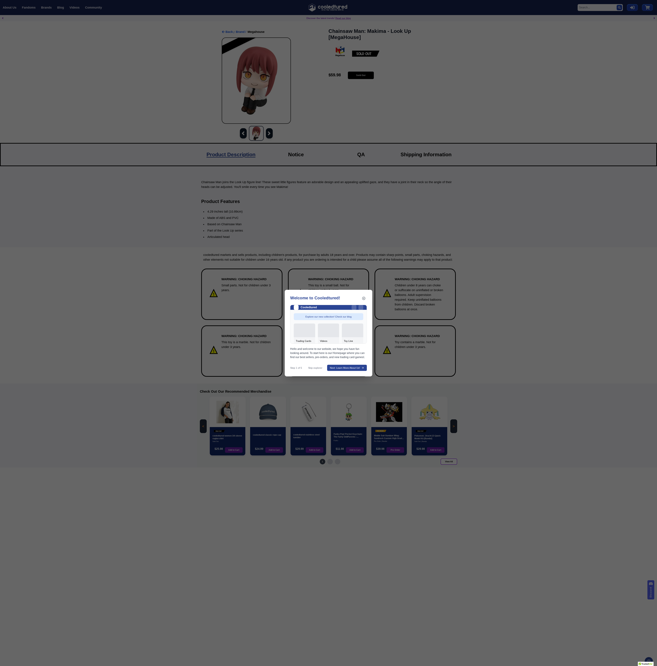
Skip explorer (315, 367)
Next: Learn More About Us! (345, 367)
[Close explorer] (364, 298)
